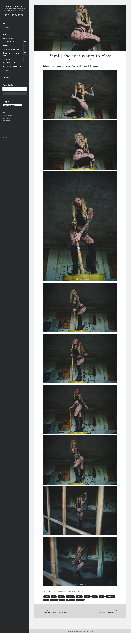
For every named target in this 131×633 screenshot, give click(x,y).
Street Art (5, 34)
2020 (46, 596)
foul (102, 596)
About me (5, 27)
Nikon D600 (72, 591)
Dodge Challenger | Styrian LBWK (55, 612)
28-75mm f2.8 (58, 591)
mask (61, 600)
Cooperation (6, 59)
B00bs (61, 596)
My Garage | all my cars (10, 49)
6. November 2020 (84, 60)
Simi (85, 591)
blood (79, 596)
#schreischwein (7, 118)
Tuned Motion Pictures (10, 42)
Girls (4, 31)
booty (87, 596)
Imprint (5, 137)
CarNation (6, 70)
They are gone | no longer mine (11, 54)
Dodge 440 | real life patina (107, 612)
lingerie (54, 600)
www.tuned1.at (14, 6)
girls (65, 591)
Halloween (110, 596)
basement (70, 596)
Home (4, 23)
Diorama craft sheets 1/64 (11, 66)
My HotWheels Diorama (11, 63)
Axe (54, 596)
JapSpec (5, 74)
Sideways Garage (8, 38)
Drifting (5, 45)
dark (94, 596)
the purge (70, 600)
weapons (80, 600)
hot (46, 600)
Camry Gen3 (6, 123)
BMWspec (6, 77)
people (80, 591)
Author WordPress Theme (75, 631)
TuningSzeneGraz (7, 115)
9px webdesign (7, 120)
